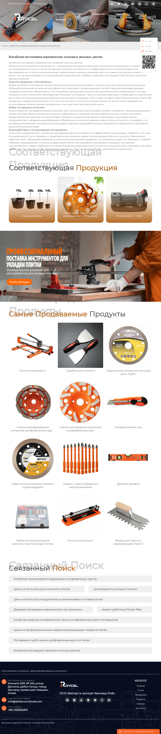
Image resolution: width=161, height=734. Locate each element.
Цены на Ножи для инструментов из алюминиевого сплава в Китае (58, 599)
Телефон (148, 46)
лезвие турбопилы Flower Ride (122, 609)
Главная (5, 46)
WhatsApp (148, 51)
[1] (29, 16)
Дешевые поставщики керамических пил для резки (48, 609)
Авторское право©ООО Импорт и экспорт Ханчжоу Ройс (28, 723)
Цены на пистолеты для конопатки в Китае (42, 589)
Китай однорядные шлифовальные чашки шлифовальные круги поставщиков (66, 619)
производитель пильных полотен (115, 589)
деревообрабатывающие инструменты (48, 671)
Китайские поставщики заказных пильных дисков (47, 650)
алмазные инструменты (18, 671)
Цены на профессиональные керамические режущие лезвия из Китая (60, 629)
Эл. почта (148, 41)
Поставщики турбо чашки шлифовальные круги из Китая (52, 640)
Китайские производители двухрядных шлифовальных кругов (55, 578)
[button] (147, 199)
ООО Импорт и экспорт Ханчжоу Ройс (28, 4)
